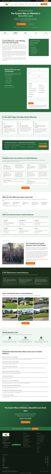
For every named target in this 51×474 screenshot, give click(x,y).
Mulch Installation (25, 444)
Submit (31, 103)
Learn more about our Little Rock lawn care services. (25, 359)
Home (12, 4)
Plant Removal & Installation (26, 445)
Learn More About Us (30, 263)
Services (16, 4)
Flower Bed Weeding (25, 440)
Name (29, 69)
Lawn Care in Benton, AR (40, 440)
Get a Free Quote (35, 428)
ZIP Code (39, 76)
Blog (33, 4)
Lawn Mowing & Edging (26, 435)
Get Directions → (16, 444)
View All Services (25, 187)
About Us (38, 448)
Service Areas (21, 4)
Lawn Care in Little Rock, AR (40, 435)
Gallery (30, 4)
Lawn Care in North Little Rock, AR (41, 436)
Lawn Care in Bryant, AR (40, 441)
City (28, 76)
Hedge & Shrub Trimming (26, 436)
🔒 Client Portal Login (5, 467)
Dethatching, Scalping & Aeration (27, 441)
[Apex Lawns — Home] (7, 4)
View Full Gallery (25, 323)
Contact (36, 4)
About (27, 4)
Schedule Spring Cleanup (43, 146)
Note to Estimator (30, 96)
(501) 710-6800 (34, 43)
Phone (39, 69)
